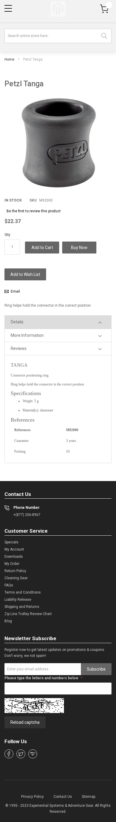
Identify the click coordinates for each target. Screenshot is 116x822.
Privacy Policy (32, 797)
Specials (11, 542)
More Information (27, 335)
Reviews (18, 348)
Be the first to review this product (34, 211)
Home (9, 59)
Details (17, 321)
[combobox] (58, 36)
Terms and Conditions (22, 592)
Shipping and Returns (21, 607)
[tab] (58, 321)
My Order (11, 564)
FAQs (8, 585)
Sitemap (88, 797)
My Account (14, 549)
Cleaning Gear (16, 578)
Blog (8, 621)
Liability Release (17, 599)
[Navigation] (8, 8)
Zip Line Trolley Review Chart (28, 614)
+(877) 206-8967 (26, 515)
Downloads (13, 556)
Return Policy (15, 571)
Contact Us (63, 797)
